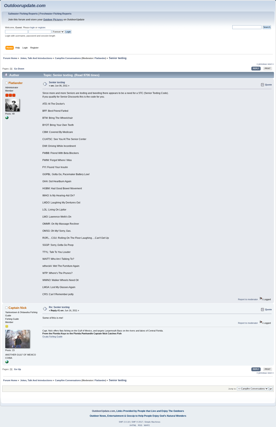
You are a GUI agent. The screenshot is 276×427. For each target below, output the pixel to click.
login (32, 27)
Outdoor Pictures (53, 19)
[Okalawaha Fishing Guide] (6, 362)
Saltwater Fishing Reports (23, 13)
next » (271, 64)
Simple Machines (152, 422)
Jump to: (232, 389)
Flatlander (100, 58)
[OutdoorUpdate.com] (6, 118)
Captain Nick (17, 307)
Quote (268, 84)
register (41, 27)
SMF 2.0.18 (124, 422)
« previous (262, 64)
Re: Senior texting (59, 307)
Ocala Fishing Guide (52, 336)
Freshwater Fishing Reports (56, 13)
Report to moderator (248, 299)
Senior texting (57, 82)
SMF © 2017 (137, 422)
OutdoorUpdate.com (103, 411)
